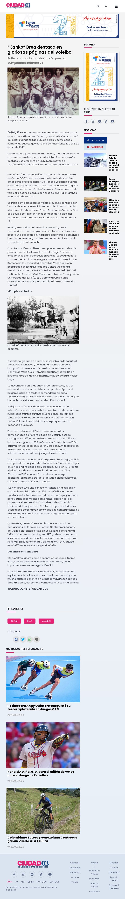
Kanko (14, 621)
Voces (74, 882)
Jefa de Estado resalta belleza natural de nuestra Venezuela (115, 162)
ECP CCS (54, 881)
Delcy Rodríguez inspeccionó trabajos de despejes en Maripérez (116, 185)
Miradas (114, 862)
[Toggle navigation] (115, 6)
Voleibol (46, 621)
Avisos (94, 862)
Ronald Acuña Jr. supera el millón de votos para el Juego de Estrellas (40, 773)
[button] (101, 77)
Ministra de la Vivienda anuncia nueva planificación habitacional (116, 227)
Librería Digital (94, 885)
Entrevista (114, 872)
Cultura (75, 877)
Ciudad (114, 867)
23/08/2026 (17, 715)
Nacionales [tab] (97, 147)
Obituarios (94, 891)
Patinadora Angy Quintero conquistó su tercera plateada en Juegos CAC (39, 707)
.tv (16, 881)
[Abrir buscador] (106, 6)
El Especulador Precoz (96, 871)
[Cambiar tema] (98, 6)
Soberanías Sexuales (115, 887)
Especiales (95, 878)
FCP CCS (42, 881)
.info (9, 881)
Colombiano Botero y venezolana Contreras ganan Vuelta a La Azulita (42, 839)
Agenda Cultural (114, 879)
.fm (22, 881)
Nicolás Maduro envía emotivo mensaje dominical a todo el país (114, 250)
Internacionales (78, 872)
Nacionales (76, 867)
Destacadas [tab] (97, 140)
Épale (31, 881)
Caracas (75, 862)
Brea (29, 621)
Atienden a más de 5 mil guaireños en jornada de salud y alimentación (116, 206)
